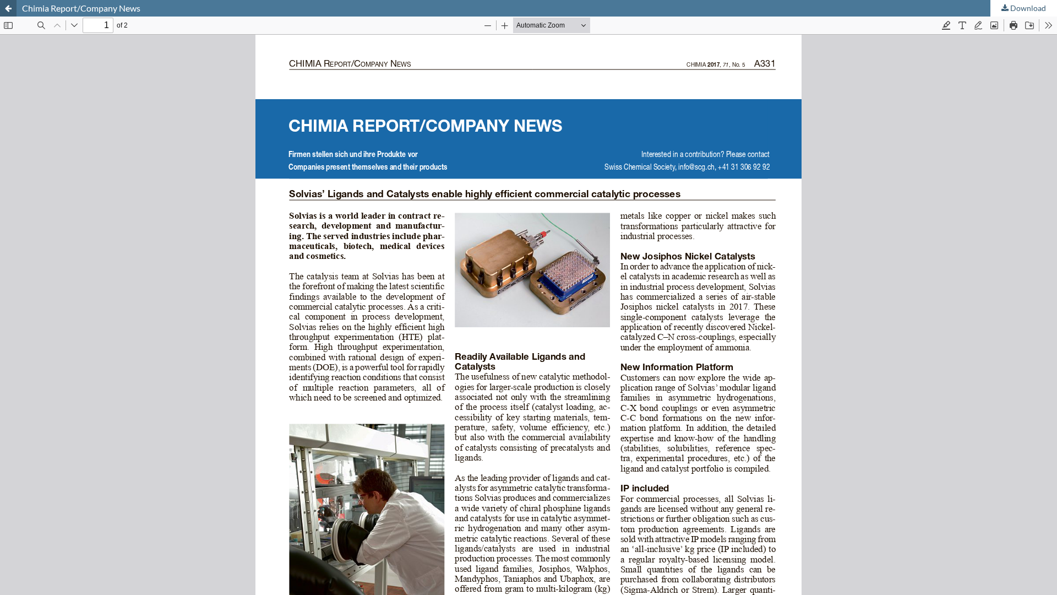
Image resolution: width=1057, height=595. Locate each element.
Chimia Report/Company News (81, 8)
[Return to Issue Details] (8, 8)
